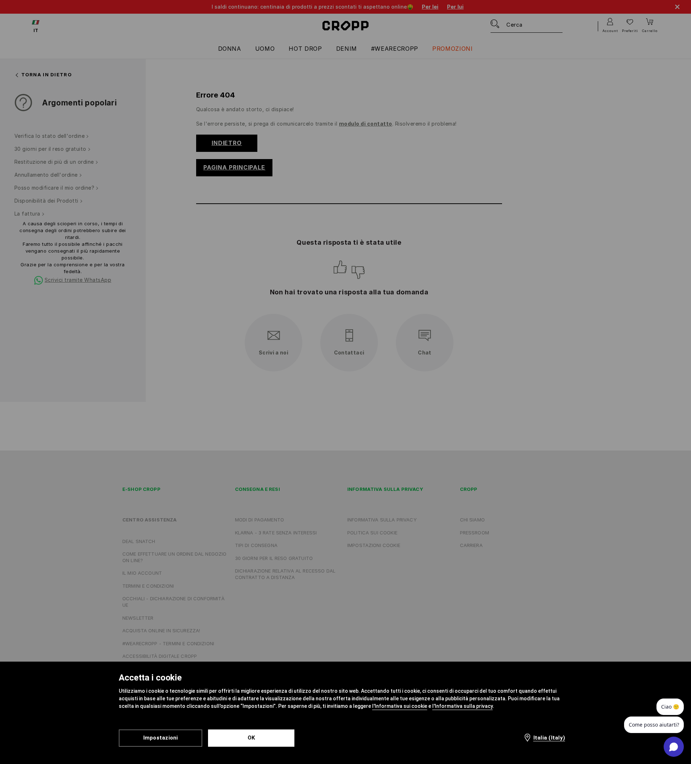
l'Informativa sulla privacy (462, 706)
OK (251, 737)
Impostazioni (160, 737)
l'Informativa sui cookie (399, 706)
